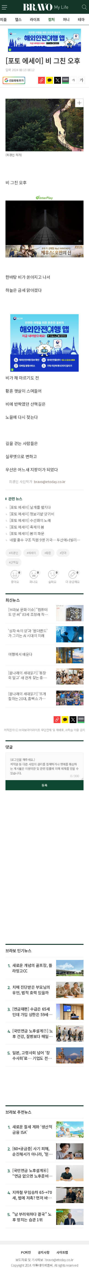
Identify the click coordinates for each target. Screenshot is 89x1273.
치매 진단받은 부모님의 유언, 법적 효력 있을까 (31, 989)
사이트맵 (62, 1252)
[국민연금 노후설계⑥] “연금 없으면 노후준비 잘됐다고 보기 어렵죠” (30, 1175)
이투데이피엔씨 (42, 1265)
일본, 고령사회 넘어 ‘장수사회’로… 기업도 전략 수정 (32, 1058)
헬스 (18, 19)
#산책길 (13, 562)
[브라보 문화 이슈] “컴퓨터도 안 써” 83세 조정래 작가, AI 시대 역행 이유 (28, 614)
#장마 (63, 553)
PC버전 (26, 1252)
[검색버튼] (84, 7)
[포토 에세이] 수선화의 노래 (30, 520)
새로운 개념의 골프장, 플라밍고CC (32, 968)
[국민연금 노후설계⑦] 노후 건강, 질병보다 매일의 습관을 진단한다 (32, 1036)
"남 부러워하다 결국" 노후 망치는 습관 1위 (31, 1216)
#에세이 (31, 553)
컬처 (51, 19)
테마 (81, 19)
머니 (66, 19)
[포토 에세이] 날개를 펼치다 (30, 507)
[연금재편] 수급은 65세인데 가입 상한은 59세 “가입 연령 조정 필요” (31, 1014)
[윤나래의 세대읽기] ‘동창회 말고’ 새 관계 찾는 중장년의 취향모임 (27, 677)
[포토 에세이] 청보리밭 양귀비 (32, 513)
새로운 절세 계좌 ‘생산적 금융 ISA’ (32, 1129)
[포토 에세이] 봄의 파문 (27, 533)
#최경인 (13, 553)
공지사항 (43, 1252)
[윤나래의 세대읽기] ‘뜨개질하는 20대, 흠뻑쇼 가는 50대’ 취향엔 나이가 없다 (27, 698)
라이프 (35, 19)
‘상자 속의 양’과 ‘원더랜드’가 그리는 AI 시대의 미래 (27, 633)
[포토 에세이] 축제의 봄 (27, 526)
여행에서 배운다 (20, 654)
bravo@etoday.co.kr (49, 481)
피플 (3, 19)
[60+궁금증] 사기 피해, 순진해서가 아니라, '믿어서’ (32, 1154)
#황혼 (47, 553)
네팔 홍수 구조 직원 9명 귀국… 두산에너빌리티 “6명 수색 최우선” (45, 539)
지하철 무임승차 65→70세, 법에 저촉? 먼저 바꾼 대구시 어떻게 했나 (32, 1197)
